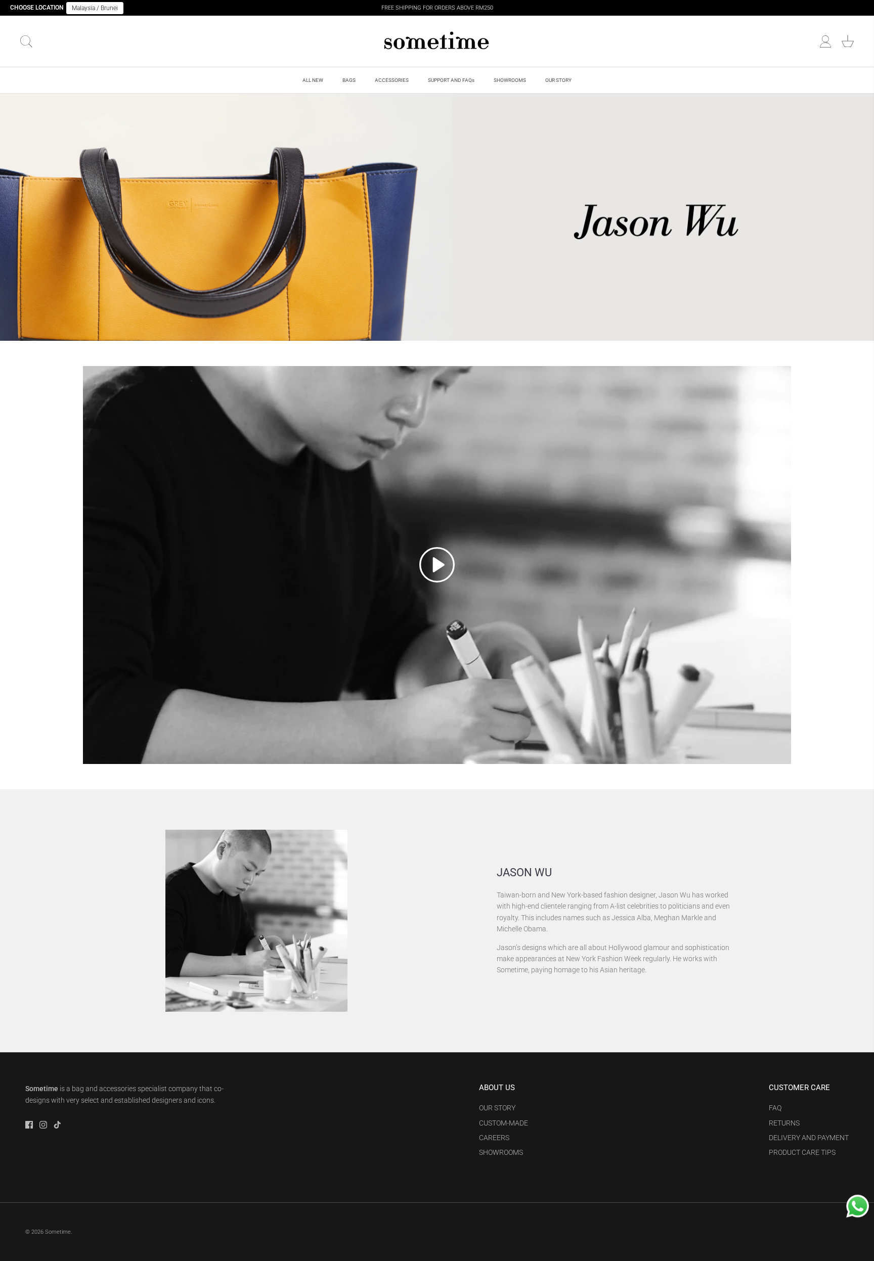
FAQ (775, 1108)
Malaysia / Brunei (95, 8)
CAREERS (494, 1138)
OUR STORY (558, 80)
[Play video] (437, 565)
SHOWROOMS (510, 80)
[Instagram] (43, 1125)
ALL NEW (312, 80)
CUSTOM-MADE (503, 1123)
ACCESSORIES (392, 80)
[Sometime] (437, 41)
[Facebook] (29, 1125)
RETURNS (784, 1123)
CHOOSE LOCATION (37, 7)
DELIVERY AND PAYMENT (809, 1138)
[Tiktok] (57, 1125)
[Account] (825, 41)
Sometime (58, 1232)
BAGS (349, 80)
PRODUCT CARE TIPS (802, 1152)
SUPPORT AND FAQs (451, 80)
